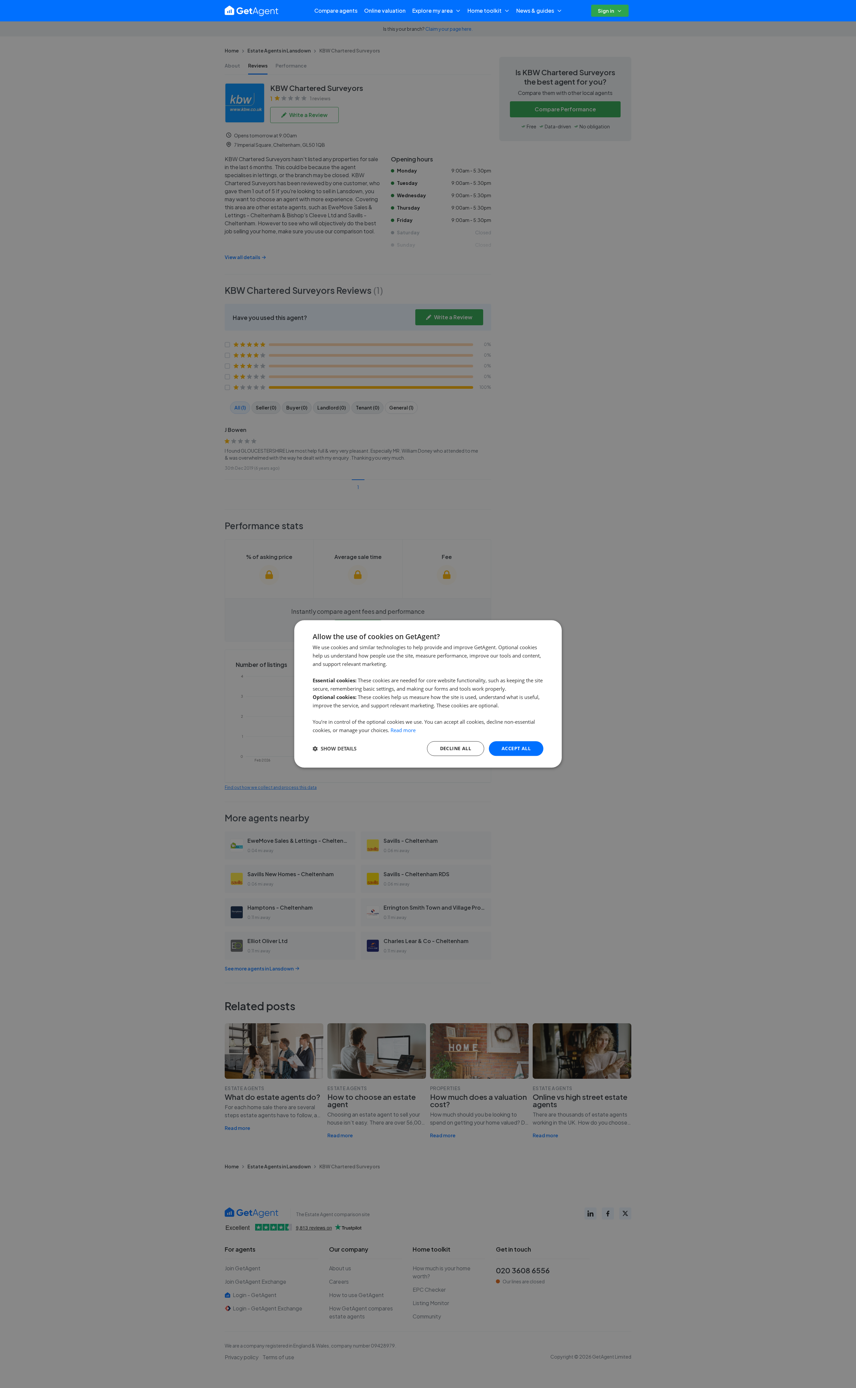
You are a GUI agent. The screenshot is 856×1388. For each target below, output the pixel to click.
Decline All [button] (455, 748)
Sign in (606, 10)
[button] (334, 748)
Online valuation (385, 10)
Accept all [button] (516, 748)
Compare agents (335, 10)
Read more (403, 730)
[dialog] (428, 694)
